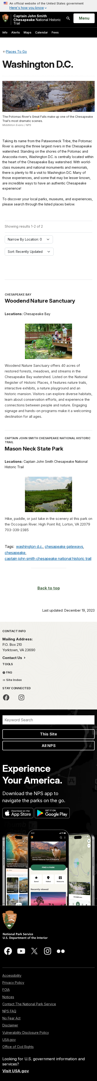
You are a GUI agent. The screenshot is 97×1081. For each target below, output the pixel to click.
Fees (55, 32)
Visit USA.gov (15, 1070)
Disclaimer (10, 1025)
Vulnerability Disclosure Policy (25, 1033)
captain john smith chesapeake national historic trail (48, 558)
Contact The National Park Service (29, 1004)
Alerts (15, 32)
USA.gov (9, 1040)
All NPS (49, 745)
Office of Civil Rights (18, 1047)
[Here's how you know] (48, 6)
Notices (8, 997)
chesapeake (15, 552)
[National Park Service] (5, 18)
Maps (27, 32)
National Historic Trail (37, 19)
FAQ (8, 672)
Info (5, 32)
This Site (48, 734)
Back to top (48, 588)
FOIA (6, 990)
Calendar (41, 32)
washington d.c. (29, 546)
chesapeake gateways (64, 546)
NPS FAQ (9, 1011)
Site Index (13, 680)
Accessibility (11, 975)
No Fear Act (11, 1018)
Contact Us (12, 657)
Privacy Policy (13, 983)
